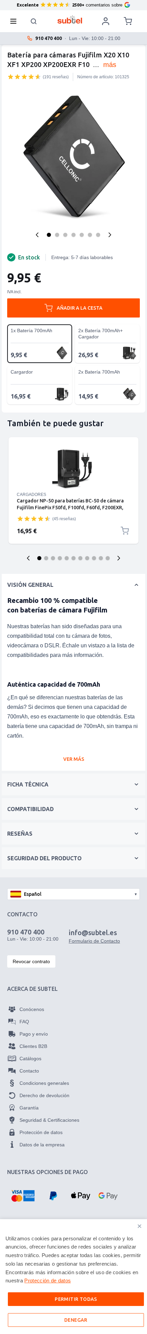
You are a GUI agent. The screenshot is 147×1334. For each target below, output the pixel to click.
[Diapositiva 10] (100, 558)
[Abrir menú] (15, 21)
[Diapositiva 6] (73, 558)
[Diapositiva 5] (66, 558)
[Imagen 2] (57, 235)
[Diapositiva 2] (46, 558)
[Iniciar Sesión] (105, 21)
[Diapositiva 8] (87, 558)
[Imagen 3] (65, 235)
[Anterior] (37, 234)
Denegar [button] (76, 1320)
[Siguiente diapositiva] (118, 558)
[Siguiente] (109, 234)
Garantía (29, 1107)
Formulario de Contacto (94, 941)
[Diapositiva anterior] (28, 558)
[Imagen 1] (49, 235)
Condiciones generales (44, 1083)
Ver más (73, 759)
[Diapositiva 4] (59, 558)
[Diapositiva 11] (107, 558)
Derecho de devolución (44, 1095)
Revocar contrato (31, 961)
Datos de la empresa (42, 1144)
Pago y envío (33, 1034)
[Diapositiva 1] (39, 558)
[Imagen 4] (73, 235)
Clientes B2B (33, 1046)
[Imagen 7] (98, 235)
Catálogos (30, 1058)
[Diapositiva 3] (53, 558)
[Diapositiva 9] (94, 558)
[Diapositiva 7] (80, 558)
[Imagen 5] (82, 235)
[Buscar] (33, 21)
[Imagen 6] (90, 235)
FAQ (24, 1021)
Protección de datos (41, 1132)
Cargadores (31, 494)
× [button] (139, 1226)
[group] (24, 76)
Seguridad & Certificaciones (49, 1120)
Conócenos (31, 1009)
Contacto (29, 1071)
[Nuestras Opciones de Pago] (22, 1196)
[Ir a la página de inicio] (69, 19)
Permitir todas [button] (76, 1299)
